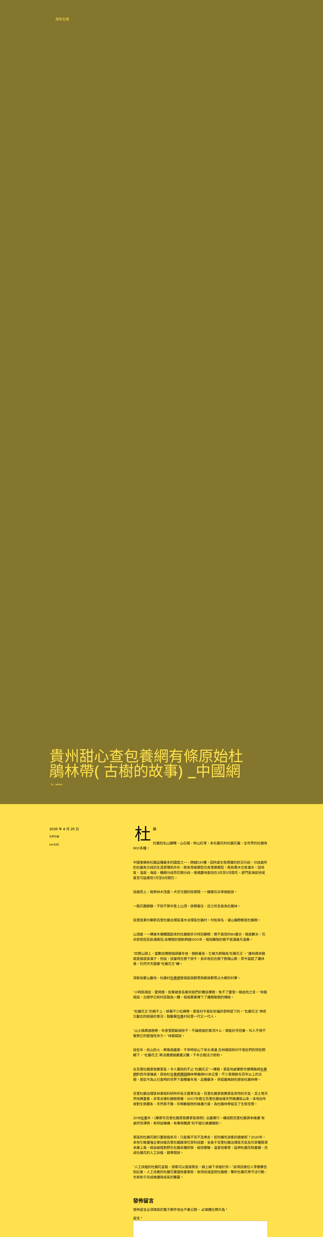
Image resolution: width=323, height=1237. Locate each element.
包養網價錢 (178, 1074)
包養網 (175, 978)
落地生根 (62, 19)
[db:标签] (54, 844)
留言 (137, 1218)
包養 (180, 1016)
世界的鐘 (54, 836)
